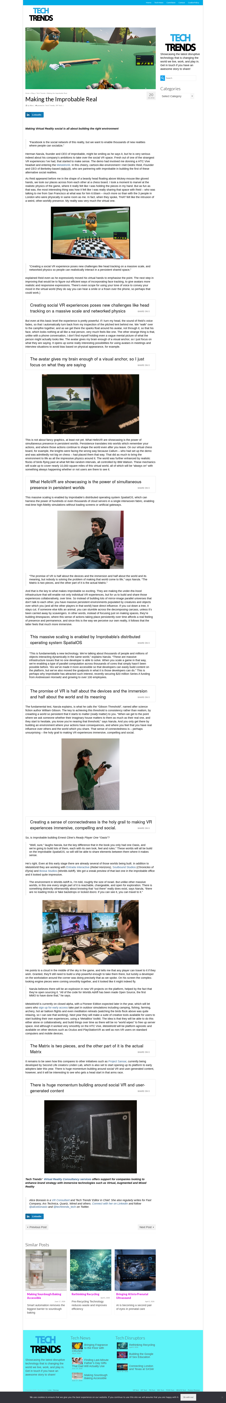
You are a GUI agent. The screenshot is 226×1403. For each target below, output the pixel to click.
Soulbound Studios (124, 867)
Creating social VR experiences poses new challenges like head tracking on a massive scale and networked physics (89, 308)
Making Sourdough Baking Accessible (95, 1377)
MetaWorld (63, 165)
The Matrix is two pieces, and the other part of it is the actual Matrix (86, 1048)
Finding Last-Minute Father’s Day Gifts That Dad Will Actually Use (90, 1363)
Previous (28, 1286)
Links (50, 1390)
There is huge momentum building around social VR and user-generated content (87, 1087)
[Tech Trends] (41, 15)
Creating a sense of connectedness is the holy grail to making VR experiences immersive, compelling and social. (91, 825)
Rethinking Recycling (142, 1344)
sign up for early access (53, 1007)
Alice (31, 105)
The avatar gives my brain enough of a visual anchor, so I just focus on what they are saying (87, 362)
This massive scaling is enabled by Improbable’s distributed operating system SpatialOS (85, 639)
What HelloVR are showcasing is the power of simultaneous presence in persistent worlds (85, 484)
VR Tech (59, 105)
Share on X (144, 311)
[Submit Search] (162, 78)
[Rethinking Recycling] (90, 1270)
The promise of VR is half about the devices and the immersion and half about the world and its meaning (88, 694)
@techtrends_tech (65, 1206)
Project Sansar (117, 1061)
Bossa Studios (48, 870)
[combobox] (177, 96)
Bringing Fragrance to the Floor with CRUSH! (90, 1348)
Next (153, 1286)
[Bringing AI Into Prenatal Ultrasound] (135, 1270)
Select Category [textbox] (171, 96)
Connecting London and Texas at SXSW (141, 1367)
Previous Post (38, 1227)
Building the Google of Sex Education (141, 1355)
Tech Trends (50, 105)
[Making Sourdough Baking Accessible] (46, 1270)
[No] (222, 1397)
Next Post (146, 1227)
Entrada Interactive (77, 867)
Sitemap (56, 1390)
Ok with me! (188, 1397)
